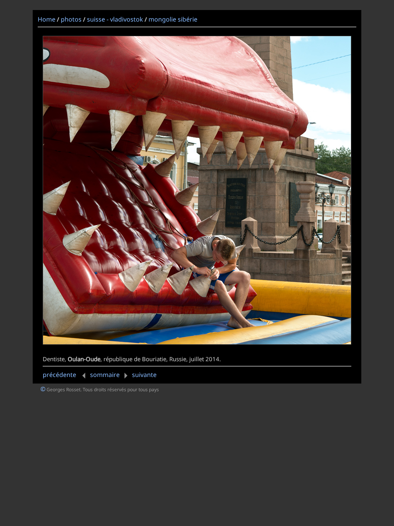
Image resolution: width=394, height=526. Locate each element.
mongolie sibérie (173, 19)
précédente (60, 374)
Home (46, 19)
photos (71, 19)
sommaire (105, 374)
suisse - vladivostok (115, 19)
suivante (144, 374)
